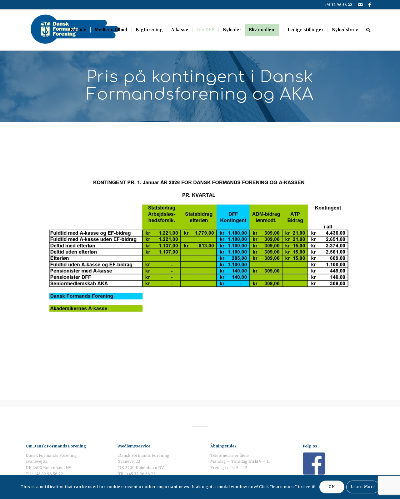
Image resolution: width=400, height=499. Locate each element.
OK (332, 487)
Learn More (363, 487)
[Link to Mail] (360, 4)
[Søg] (368, 30)
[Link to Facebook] (369, 4)
